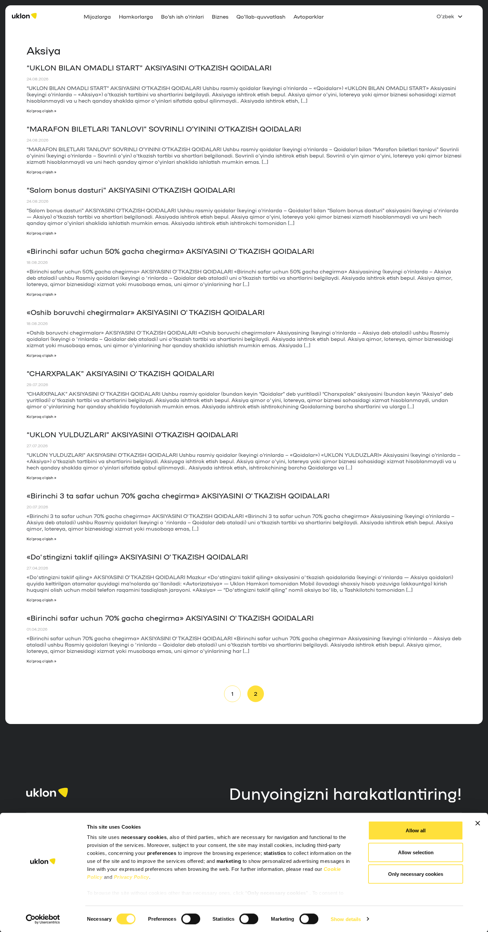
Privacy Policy (131, 877)
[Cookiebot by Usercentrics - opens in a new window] (43, 919)
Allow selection (416, 852)
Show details (346, 919)
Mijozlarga (97, 16)
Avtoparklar (308, 16)
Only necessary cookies (415, 874)
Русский (447, 27)
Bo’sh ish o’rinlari (182, 16)
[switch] (190, 918)
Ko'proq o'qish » (41, 110)
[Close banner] (477, 823)
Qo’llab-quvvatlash (260, 16)
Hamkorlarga (136, 16)
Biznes (220, 16)
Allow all (416, 830)
